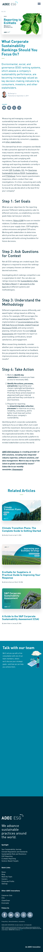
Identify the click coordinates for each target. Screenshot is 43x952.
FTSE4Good (10, 176)
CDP (10, 170)
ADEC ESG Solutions (10, 452)
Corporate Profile (8, 881)
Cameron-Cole (7, 895)
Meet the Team (7, 877)
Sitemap (5, 884)
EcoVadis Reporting (9, 859)
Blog (3, 874)
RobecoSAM (18, 221)
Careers (4, 879)
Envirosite (5, 903)
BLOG (4, 11)
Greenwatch (17, 470)
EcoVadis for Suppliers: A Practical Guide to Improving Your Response (21, 575)
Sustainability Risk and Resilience (14, 854)
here (21, 929)
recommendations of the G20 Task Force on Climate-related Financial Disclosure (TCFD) (20, 325)
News (4, 872)
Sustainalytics (31, 173)
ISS (22, 170)
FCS (3, 898)
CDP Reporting (7, 856)
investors (34, 139)
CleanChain (6, 900)
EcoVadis (16, 170)
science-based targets (19, 319)
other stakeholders (14, 142)
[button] (39, 3)
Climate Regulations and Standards (14, 852)
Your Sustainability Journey (11, 849)
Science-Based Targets (10, 861)
